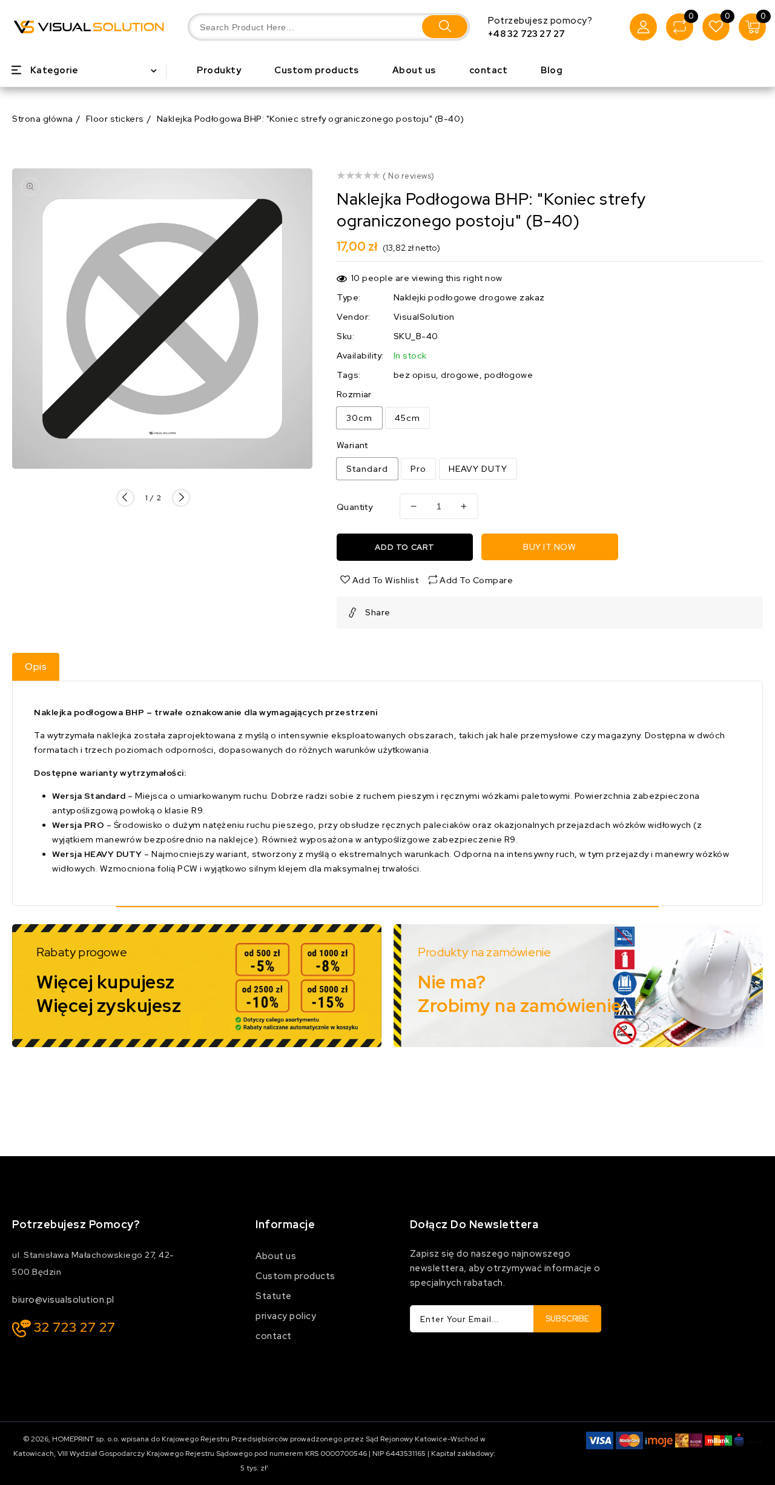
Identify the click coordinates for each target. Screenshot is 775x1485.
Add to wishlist (384, 580)
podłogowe (508, 374)
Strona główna (42, 118)
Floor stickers (115, 118)
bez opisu (415, 374)
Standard (367, 468)
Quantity (354, 506)
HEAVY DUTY (478, 468)
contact (274, 1336)
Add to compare (476, 580)
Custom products (295, 1276)
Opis (36, 666)
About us (276, 1256)
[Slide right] (181, 498)
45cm (407, 417)
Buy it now (549, 546)
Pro (418, 468)
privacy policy (286, 1316)
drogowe (460, 374)
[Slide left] (125, 498)
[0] (679, 27)
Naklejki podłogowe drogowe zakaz (469, 297)
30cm (359, 417)
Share (378, 612)
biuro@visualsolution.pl (63, 1300)
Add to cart (405, 547)
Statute (274, 1296)
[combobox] (329, 27)
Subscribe (567, 1319)
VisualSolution (424, 316)
